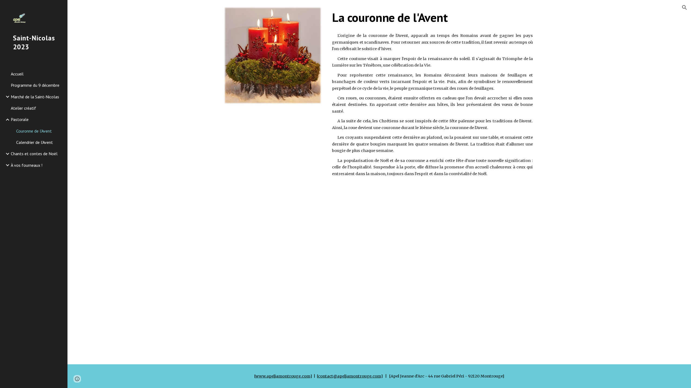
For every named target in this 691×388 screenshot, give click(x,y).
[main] (432, 17)
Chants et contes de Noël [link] (34, 153)
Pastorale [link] (20, 119)
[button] (684, 7)
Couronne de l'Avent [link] (34, 131)
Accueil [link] (17, 74)
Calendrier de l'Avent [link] (34, 142)
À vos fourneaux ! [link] (26, 165)
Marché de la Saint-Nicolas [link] (35, 96)
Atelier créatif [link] (23, 108)
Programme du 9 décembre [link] (35, 85)
